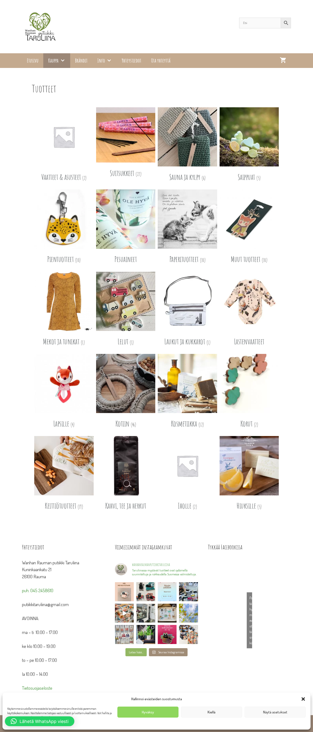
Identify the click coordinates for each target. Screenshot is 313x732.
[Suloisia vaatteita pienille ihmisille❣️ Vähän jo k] (188, 634)
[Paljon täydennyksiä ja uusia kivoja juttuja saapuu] (145, 591)
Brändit (81, 60)
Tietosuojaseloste (37, 688)
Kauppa (53, 60)
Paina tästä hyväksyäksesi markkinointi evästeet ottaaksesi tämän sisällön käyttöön (250, 620)
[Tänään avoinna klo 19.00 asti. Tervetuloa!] (188, 613)
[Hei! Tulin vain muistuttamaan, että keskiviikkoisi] (167, 634)
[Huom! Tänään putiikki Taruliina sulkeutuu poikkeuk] (167, 591)
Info (101, 60)
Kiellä (211, 712)
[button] (303, 699)
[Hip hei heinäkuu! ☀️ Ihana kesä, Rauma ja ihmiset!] (167, 613)
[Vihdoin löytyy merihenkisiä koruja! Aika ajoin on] (124, 634)
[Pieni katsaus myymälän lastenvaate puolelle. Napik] (124, 613)
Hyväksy (148, 712)
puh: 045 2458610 (37, 590)
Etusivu (32, 60)
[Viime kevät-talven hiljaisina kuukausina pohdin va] (124, 591)
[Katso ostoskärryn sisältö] (283, 60)
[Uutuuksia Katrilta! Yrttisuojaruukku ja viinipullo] (145, 634)
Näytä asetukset (275, 712)
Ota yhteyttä (160, 60)
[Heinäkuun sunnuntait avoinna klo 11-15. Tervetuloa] (145, 613)
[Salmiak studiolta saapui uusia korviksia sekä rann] (188, 591)
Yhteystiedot (131, 60)
